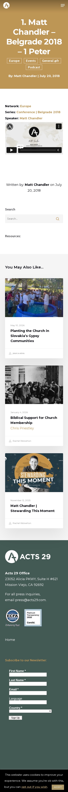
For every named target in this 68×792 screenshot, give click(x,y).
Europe (14, 61)
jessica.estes (18, 353)
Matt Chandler (31, 118)
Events (31, 61)
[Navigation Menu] (63, 5)
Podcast (34, 67)
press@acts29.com (30, 600)
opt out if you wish (34, 787)
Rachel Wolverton (21, 440)
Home (10, 640)
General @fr (50, 61)
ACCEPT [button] (58, 787)
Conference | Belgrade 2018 (38, 112)
